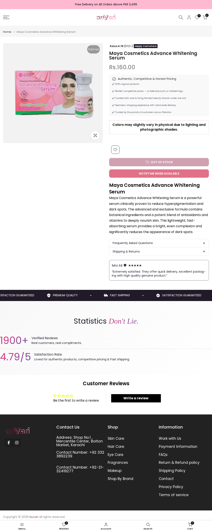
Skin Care (116, 438)
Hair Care (116, 446)
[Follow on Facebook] (8, 442)
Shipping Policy (172, 470)
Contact (166, 478)
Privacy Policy (171, 487)
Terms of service (174, 495)
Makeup (115, 470)
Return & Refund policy (179, 462)
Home (7, 31)
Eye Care (115, 454)
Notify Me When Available (159, 173)
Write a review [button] (135, 398)
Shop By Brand (120, 478)
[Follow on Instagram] (16, 442)
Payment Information (178, 446)
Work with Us (170, 438)
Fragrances (118, 462)
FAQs (163, 454)
